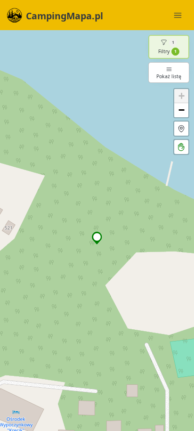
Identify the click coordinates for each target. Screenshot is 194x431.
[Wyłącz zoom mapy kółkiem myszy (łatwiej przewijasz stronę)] (181, 147)
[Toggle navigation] (177, 15)
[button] (97, 238)
